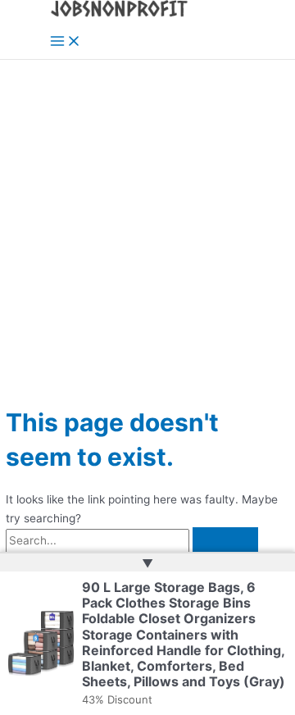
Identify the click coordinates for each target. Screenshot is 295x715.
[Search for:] (132, 540)
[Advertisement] (147, 215)
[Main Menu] (65, 42)
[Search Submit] (225, 541)
